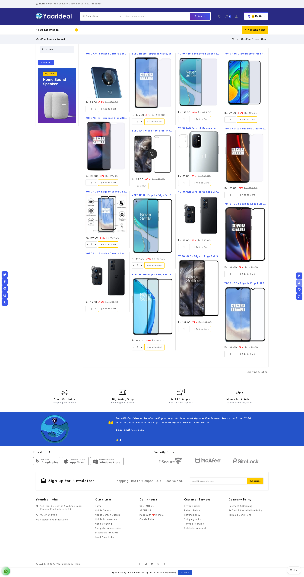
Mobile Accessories (106, 519)
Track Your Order (104, 537)
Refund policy (192, 515)
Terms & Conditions (240, 515)
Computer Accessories (108, 528)
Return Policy (192, 510)
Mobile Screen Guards (107, 515)
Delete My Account (195, 528)
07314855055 (48, 514)
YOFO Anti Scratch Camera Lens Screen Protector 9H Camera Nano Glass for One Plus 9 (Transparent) (199, 192)
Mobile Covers (103, 510)
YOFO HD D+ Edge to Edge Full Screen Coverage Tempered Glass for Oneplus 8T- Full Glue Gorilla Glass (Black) (152, 195)
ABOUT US (145, 510)
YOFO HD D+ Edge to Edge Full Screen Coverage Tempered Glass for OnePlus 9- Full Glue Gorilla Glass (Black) (152, 274)
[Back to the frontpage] (233, 39)
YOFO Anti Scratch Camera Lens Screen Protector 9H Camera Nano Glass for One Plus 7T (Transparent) (106, 54)
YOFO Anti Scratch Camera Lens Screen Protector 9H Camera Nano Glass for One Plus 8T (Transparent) (199, 128)
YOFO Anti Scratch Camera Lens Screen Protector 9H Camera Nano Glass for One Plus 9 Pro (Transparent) (106, 253)
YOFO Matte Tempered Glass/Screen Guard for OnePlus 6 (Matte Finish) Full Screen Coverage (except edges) (106, 118)
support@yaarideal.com (54, 519)
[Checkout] (299, 275)
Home (98, 506)
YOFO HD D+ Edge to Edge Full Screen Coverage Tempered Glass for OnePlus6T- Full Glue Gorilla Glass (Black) (245, 204)
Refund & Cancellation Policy (246, 510)
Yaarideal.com (64, 564)
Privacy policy (192, 506)
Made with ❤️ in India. (151, 515)
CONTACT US (146, 506)
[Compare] (299, 296)
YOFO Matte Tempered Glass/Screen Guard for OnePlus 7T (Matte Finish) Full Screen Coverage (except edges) (152, 54)
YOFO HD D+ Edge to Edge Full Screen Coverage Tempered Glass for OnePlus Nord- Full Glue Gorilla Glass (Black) (199, 256)
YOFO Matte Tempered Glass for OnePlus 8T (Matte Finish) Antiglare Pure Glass (199, 54)
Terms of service (194, 524)
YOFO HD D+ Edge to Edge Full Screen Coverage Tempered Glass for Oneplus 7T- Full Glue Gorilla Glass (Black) (106, 192)
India (78, 564)
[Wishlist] (299, 289)
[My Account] (299, 282)
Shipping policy (193, 519)
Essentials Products (106, 532)
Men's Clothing (103, 524)
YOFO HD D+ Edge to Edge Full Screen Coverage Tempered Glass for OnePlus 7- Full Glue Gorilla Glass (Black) (245, 283)
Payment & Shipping (240, 506)
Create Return (147, 519)
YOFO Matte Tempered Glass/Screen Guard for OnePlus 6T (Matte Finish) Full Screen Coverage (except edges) (245, 129)
